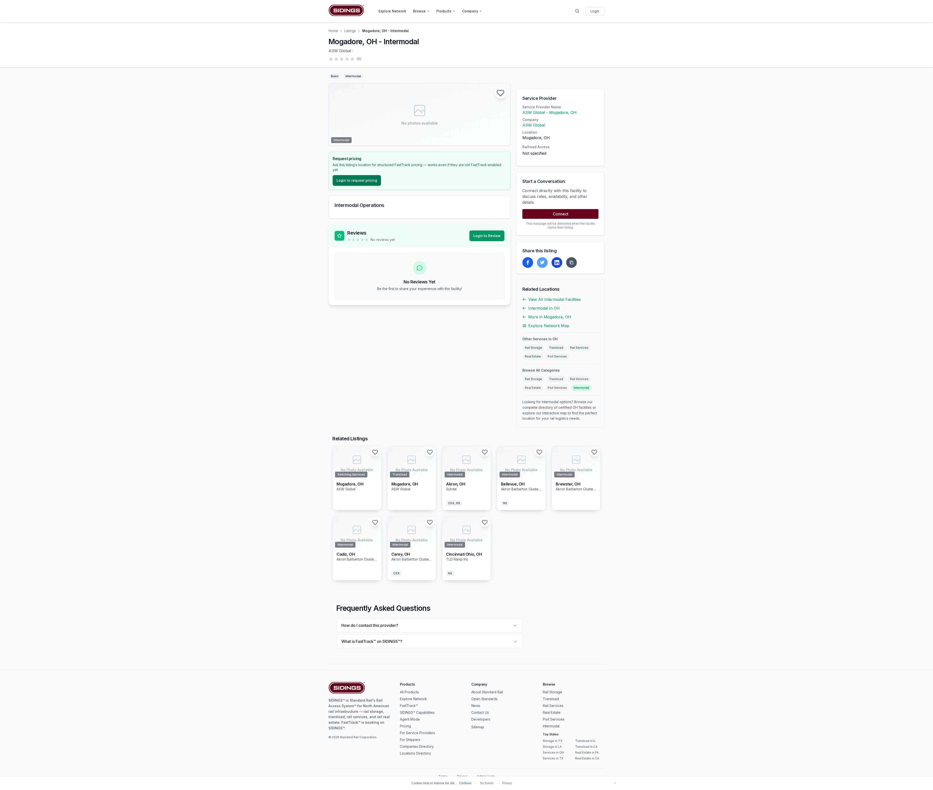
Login (594, 11)
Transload (556, 347)
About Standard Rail (487, 692)
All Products (409, 692)
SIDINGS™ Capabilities (417, 712)
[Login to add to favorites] (500, 93)
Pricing (405, 726)
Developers (480, 719)
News (475, 706)
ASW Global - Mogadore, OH (549, 112)
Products (443, 11)
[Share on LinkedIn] (557, 262)
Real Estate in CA (587, 758)
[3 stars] (341, 59)
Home (333, 31)
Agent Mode (410, 719)
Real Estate (533, 356)
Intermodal (581, 388)
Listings (350, 31)
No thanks (486, 783)
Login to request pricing (357, 180)
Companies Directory (417, 746)
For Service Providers (417, 733)
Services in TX (553, 758)
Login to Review (487, 236)
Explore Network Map (548, 325)
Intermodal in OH (544, 308)
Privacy (507, 783)
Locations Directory (415, 753)
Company (470, 11)
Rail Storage (533, 347)
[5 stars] (352, 59)
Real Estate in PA (587, 752)
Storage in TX (552, 741)
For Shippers (410, 740)
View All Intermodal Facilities (554, 299)
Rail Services (579, 347)
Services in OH (553, 752)
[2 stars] (336, 59)
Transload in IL (585, 741)
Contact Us (480, 712)
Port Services (557, 356)
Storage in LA (552, 746)
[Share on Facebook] (527, 262)
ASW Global (533, 125)
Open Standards (484, 699)
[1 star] (330, 59)
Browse (419, 11)
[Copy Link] (571, 262)
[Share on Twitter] (542, 262)
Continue (465, 783)
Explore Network (392, 11)
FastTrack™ (409, 706)
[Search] (577, 11)
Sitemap (477, 727)
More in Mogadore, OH (549, 316)
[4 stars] (347, 59)
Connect (560, 214)
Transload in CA (586, 746)
